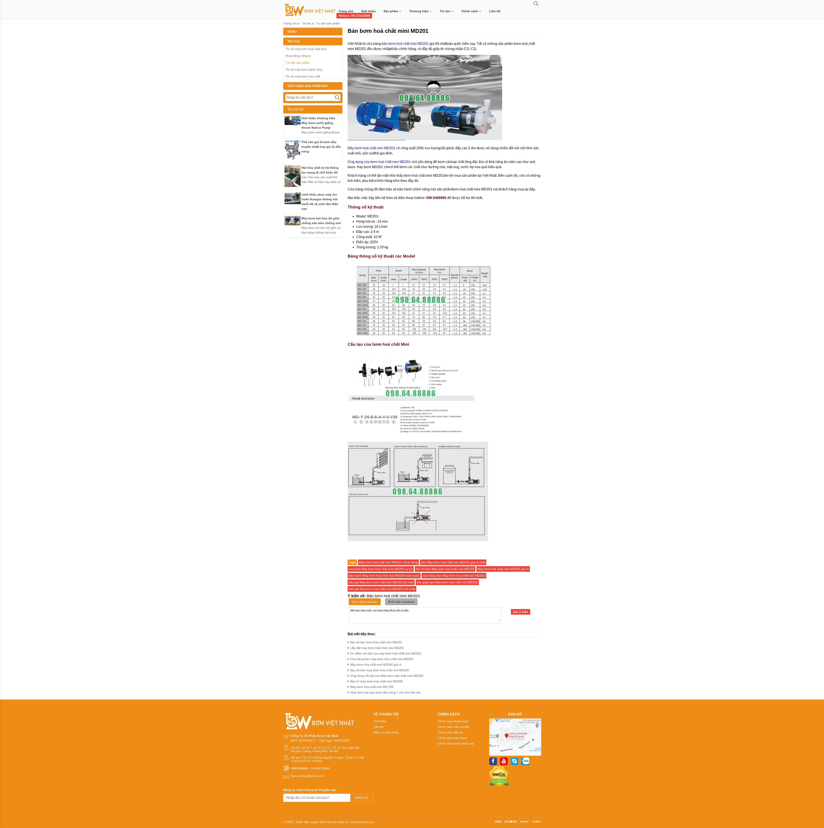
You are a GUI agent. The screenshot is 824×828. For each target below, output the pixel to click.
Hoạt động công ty (298, 55)
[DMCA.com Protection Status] (499, 787)
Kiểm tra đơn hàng (386, 732)
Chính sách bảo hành (452, 738)
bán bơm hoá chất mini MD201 (405, 43)
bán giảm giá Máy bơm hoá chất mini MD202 (447, 582)
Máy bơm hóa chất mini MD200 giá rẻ (375, 664)
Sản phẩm (391, 11)
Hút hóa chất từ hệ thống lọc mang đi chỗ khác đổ (320, 170)
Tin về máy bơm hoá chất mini (306, 49)
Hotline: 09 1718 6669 (354, 15)
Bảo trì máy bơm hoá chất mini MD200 (376, 681)
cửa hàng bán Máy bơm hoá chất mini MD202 (454, 575)
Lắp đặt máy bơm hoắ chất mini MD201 (377, 648)
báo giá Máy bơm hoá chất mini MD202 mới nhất (382, 589)
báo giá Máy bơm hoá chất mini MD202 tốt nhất (381, 582)
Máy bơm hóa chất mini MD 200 (372, 687)
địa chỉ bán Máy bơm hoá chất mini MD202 (445, 569)
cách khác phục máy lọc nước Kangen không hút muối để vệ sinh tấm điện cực (319, 201)
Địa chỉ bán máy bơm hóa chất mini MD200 (379, 670)
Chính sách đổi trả (450, 732)
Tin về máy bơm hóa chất (303, 76)
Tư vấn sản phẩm (328, 23)
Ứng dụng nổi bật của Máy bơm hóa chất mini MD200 (386, 675)
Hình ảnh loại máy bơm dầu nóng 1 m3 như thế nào (385, 692)
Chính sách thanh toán (453, 721)
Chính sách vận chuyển (454, 726)
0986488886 (299, 768)
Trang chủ (346, 11)
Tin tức (445, 11)
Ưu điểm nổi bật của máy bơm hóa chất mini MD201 (385, 653)
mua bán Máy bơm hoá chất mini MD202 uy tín (381, 569)
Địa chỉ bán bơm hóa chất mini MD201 (376, 642)
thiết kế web (328, 822)
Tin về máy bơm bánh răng (304, 69)
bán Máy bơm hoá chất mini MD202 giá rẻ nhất (453, 562)
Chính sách (470, 11)
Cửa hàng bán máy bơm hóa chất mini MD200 (381, 659)
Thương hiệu (419, 11)
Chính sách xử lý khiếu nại (456, 743)
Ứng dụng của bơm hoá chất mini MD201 (379, 162)
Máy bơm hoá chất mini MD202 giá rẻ (503, 569)
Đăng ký (361, 797)
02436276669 (320, 768)
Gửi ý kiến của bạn (364, 601)
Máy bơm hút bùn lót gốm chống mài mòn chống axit (321, 221)
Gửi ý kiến (520, 612)
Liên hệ (494, 11)
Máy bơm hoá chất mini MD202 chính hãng (388, 562)
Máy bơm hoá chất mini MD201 (371, 148)
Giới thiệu (368, 11)
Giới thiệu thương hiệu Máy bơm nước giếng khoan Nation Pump (318, 122)
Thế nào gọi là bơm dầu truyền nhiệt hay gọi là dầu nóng (321, 146)
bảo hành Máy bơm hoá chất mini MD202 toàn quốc (384, 575)
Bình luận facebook (401, 601)
